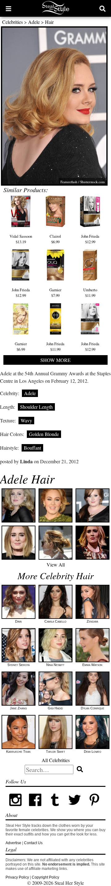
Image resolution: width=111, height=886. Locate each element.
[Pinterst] (94, 808)
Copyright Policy (45, 877)
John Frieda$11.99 (55, 346)
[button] (8, 8)
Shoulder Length (36, 406)
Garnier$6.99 (21, 346)
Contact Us (33, 843)
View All (56, 564)
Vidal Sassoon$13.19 (21, 239)
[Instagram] (15, 808)
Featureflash (68, 181)
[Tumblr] (55, 808)
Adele (34, 22)
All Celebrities (56, 760)
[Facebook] (35, 808)
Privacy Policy (17, 877)
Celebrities (12, 22)
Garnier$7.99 (55, 292)
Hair (49, 22)
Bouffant (32, 447)
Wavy (26, 420)
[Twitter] (74, 808)
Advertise (13, 843)
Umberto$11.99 (90, 292)
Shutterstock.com (92, 181)
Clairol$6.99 (55, 239)
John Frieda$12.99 (90, 239)
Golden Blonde (44, 434)
